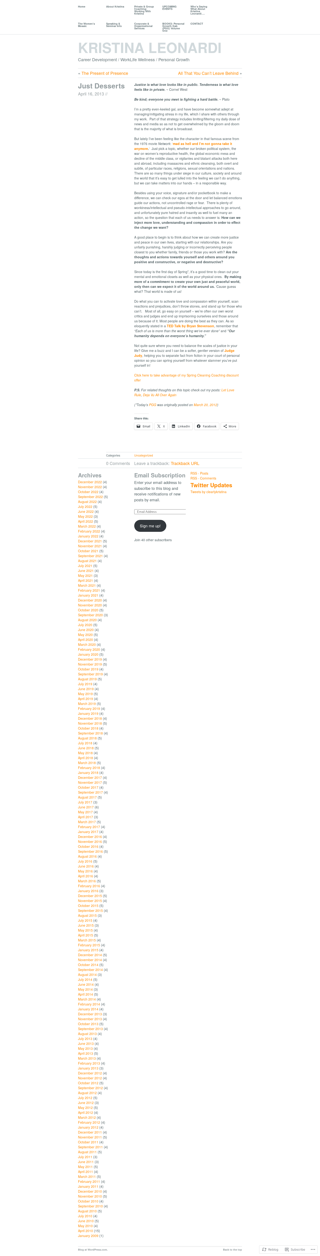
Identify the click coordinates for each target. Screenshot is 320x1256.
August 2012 (87, 1092)
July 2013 (85, 1038)
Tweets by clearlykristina (208, 491)
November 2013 (90, 1018)
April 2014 (85, 994)
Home (81, 6)
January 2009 (88, 1235)
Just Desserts (101, 85)
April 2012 (85, 1112)
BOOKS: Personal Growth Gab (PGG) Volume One (173, 27)
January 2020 (88, 654)
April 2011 (85, 1171)
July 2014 (85, 979)
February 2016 (89, 885)
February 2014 (89, 1004)
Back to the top (232, 1249)
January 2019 (88, 713)
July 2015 (85, 920)
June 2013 (86, 1043)
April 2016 (85, 876)
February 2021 (89, 590)
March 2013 (87, 1058)
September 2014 (90, 969)
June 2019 (86, 688)
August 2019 (87, 679)
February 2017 (89, 826)
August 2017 (87, 797)
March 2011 (87, 1176)
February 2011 (89, 1181)
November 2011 (90, 1137)
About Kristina (115, 6)
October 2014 (88, 964)
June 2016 (86, 866)
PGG (152, 404)
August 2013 (87, 1033)
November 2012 (90, 1078)
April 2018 (85, 757)
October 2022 (88, 491)
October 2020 (88, 610)
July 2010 (85, 1216)
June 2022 (86, 511)
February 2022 (89, 531)
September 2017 (90, 792)
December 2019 (90, 659)
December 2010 (90, 1191)
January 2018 (88, 772)
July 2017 (85, 802)
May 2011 (85, 1166)
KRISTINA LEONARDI (150, 47)
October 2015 (88, 905)
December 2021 (90, 541)
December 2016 (90, 836)
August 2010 (87, 1211)
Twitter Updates (211, 485)
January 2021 (88, 595)
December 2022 (90, 482)
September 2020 (90, 615)
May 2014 (85, 989)
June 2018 (86, 748)
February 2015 (89, 945)
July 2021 (85, 565)
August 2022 (87, 501)
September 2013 (90, 1028)
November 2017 (90, 782)
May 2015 (85, 930)
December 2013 (90, 1014)
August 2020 (87, 619)
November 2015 (90, 900)
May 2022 (85, 516)
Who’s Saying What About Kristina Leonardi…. (198, 10)
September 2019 (90, 674)
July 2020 (85, 624)
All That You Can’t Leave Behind (208, 73)
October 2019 (88, 669)
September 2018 (90, 733)
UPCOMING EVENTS (169, 8)
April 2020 (85, 639)
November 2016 (90, 841)
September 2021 (90, 555)
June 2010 (86, 1220)
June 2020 (86, 629)
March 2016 (87, 881)
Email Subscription (160, 475)
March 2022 (87, 526)
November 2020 (90, 605)
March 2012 (87, 1117)
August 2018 (87, 738)
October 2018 (88, 728)
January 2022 (88, 536)
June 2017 (86, 807)
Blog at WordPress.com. (93, 1249)
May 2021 (85, 575)
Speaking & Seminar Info (114, 25)
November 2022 (90, 486)
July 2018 (85, 743)
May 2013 (85, 1048)
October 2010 (88, 1201)
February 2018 (89, 767)
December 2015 (90, 895)
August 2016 (87, 856)
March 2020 (87, 644)
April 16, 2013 (91, 94)
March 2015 (87, 940)
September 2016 (90, 851)
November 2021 (90, 546)
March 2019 (87, 703)
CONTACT (196, 23)
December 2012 (90, 1073)
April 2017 (85, 816)
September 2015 (90, 910)
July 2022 (85, 506)
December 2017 (90, 777)
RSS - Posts (199, 473)
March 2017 (87, 821)
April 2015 (85, 935)
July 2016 (85, 861)
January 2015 (88, 950)
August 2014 (87, 974)
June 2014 (86, 984)
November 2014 (90, 959)
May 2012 (85, 1107)
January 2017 (88, 831)
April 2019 (85, 698)
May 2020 (85, 634)
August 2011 (87, 1151)
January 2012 (88, 1127)
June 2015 (86, 925)
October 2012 (88, 1083)
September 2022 (90, 496)
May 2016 (85, 871)
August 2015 (87, 915)
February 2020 (89, 649)
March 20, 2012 (205, 404)
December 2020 (90, 600)
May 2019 (85, 693)
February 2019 (89, 708)
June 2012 (86, 1102)
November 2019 (90, 664)
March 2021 (87, 585)
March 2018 (87, 762)
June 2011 (86, 1161)
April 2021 (85, 580)
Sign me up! (150, 526)
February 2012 (89, 1122)
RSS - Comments (203, 478)
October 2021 (88, 550)
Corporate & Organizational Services (143, 26)
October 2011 (88, 1142)
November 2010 (90, 1196)
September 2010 (90, 1206)
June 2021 (86, 570)
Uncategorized (143, 455)
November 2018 (90, 723)
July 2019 (85, 683)
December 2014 (90, 954)
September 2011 (90, 1147)
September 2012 (90, 1087)
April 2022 (85, 521)
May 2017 (85, 812)
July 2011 (85, 1156)
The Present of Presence (105, 73)
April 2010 (85, 1230)
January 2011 (88, 1186)
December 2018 (90, 718)
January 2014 (88, 1009)
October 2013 (88, 1023)
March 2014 (87, 999)
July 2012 (85, 1097)
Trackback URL (185, 463)
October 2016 (88, 846)
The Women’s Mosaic (86, 25)
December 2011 (90, 1132)
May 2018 (85, 752)
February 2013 (89, 1063)
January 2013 (88, 1068)
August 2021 (87, 560)
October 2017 (88, 787)
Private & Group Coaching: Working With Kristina (144, 10)
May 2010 (85, 1225)
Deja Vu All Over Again (159, 394)
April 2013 (85, 1053)
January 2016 (88, 890)
